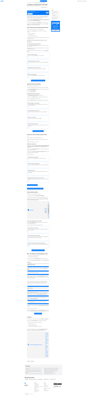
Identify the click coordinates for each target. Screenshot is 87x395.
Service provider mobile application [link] (38, 386)
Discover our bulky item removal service (38, 250)
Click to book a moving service (55, 30)
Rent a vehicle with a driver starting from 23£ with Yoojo (55, 11)
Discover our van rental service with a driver (38, 80)
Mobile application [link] (36, 385)
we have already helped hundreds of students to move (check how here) (39, 19)
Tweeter (33, 361)
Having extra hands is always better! (55, 13)
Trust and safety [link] (46, 385)
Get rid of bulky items (52, 379)
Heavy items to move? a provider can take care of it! (56, 15)
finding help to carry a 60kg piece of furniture (41, 146)
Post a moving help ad (38, 313)
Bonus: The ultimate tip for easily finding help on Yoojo (56, 18)
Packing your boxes (46, 379)
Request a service (36, 383)
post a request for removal (33, 222)
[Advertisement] (55, 43)
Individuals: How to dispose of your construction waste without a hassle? (34, 373)
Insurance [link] (45, 384)
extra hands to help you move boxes (33, 95)
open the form (30, 263)
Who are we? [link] (35, 391)
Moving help (26, 379)
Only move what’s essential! (55, 16)
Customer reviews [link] (36, 387)
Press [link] (44, 387)
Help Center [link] (45, 383)
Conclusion (53, 19)
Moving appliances (40, 379)
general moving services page (31, 264)
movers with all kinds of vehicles (34, 45)
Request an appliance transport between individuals (35, 188)
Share (29, 361)
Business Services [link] (46, 386)
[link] (25, 383)
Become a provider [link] (36, 384)
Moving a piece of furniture (32, 379)
